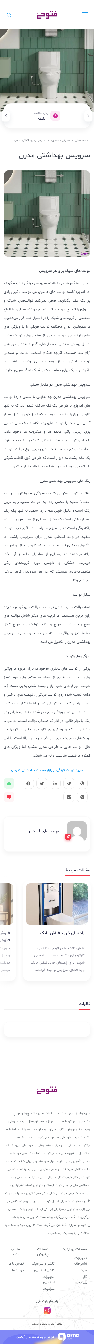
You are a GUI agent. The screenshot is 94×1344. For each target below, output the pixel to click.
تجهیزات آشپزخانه (80, 1261)
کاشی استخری (44, 1270)
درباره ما (18, 1270)
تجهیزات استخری (48, 1279)
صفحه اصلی (82, 140)
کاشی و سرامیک (43, 1263)
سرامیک (49, 1289)
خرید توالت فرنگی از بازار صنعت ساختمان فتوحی (47, 770)
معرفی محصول (60, 140)
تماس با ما (16, 1263)
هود (84, 1270)
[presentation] (88, 116)
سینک (82, 1283)
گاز (85, 1277)
